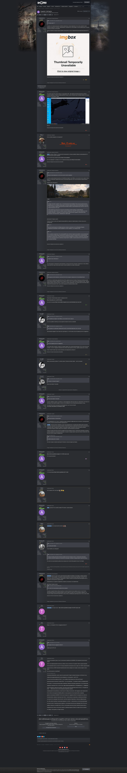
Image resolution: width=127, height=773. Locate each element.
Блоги (52, 6)
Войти (76, 726)
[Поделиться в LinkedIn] (43, 736)
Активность (57, 6)
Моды (40, 6)
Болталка (56, 12)
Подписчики (85, 11)
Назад (40, 14)
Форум (44, 6)
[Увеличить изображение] (68, 110)
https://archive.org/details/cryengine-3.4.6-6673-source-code (69, 607)
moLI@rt (42, 313)
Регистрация (87, 2)
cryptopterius (42, 18)
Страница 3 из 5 (56, 14)
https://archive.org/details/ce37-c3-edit (61, 472)
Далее (50, 14)
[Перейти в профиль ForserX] (42, 382)
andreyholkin (45, 12)
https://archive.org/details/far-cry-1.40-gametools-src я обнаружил (76, 685)
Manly (42, 488)
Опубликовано (51, 18)
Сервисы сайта (64, 6)
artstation (51, 569)
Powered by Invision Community (63, 751)
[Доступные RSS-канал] (89, 744)
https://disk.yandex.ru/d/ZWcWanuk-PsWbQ (57, 406)
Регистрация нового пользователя (51, 727)
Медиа (48, 6)
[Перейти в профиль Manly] (42, 494)
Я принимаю (86, 769)
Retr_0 (41, 134)
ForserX (42, 376)
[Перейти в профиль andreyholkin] (38, 12)
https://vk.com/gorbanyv (65, 157)
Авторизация (80, 11)
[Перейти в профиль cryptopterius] (42, 24)
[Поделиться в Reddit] (42, 736)
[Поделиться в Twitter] (39, 736)
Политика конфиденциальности (63, 749)
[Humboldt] (41, 540)
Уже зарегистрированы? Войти (78, 2)
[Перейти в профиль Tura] (42, 612)
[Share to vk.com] (37, 736)
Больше (75, 6)
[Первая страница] (37, 14)
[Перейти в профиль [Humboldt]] (42, 547)
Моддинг (71, 6)
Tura (42, 605)
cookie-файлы (44, 769)
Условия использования (47, 771)
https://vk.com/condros (76, 159)
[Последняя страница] (52, 14)
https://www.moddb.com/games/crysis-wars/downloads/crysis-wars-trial (68, 302)
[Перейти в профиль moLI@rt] (42, 320)
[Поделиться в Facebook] (40, 736)
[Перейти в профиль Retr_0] (42, 141)
